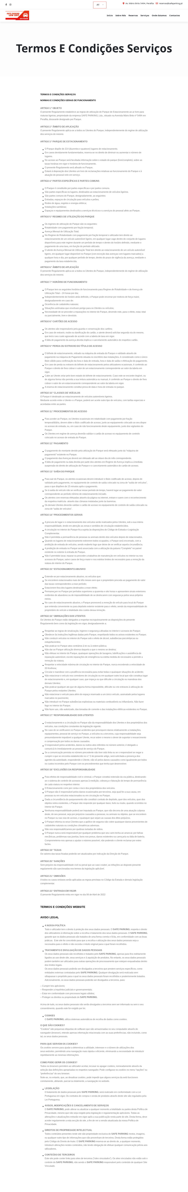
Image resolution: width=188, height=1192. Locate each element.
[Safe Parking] (19, 15)
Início (110, 15)
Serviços (145, 15)
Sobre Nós (120, 15)
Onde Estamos (159, 15)
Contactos (174, 15)
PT (98, 4)
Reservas (133, 15)
